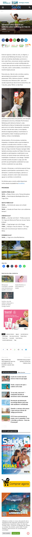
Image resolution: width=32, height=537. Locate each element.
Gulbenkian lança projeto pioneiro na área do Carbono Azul (23, 361)
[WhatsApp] (14, 40)
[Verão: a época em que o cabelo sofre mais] (6, 386)
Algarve (17, 334)
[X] (7, 40)
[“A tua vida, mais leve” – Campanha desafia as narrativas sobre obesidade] (6, 394)
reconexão (11, 338)
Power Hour (5, 338)
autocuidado (5, 336)
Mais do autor (21, 372)
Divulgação (4, 22)
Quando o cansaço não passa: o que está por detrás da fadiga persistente (20, 410)
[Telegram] (26, 40)
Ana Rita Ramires (24, 334)
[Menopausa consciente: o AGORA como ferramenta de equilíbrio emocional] (8, 279)
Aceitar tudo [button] (16, 533)
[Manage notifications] (28, 533)
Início (2, 11)
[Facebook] (3, 40)
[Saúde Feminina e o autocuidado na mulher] (21, 279)
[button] (2, 7)
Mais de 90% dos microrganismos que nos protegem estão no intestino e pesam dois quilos (8, 363)
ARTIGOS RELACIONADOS (9, 372)
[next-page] (5, 426)
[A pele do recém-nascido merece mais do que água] (6, 379)
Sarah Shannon (19, 338)
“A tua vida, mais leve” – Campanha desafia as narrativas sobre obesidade (19, 394)
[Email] (18, 40)
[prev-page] (3, 426)
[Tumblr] (22, 40)
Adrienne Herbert (10, 334)
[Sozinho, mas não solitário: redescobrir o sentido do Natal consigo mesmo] (8, 295)
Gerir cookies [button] (6, 533)
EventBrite (21, 183)
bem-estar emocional (14, 336)
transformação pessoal (7, 340)
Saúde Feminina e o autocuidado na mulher (20, 286)
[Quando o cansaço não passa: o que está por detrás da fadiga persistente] (6, 410)
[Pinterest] (10, 40)
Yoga (15, 340)
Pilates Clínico (24, 336)
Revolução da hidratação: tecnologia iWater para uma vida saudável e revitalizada (19, 402)
